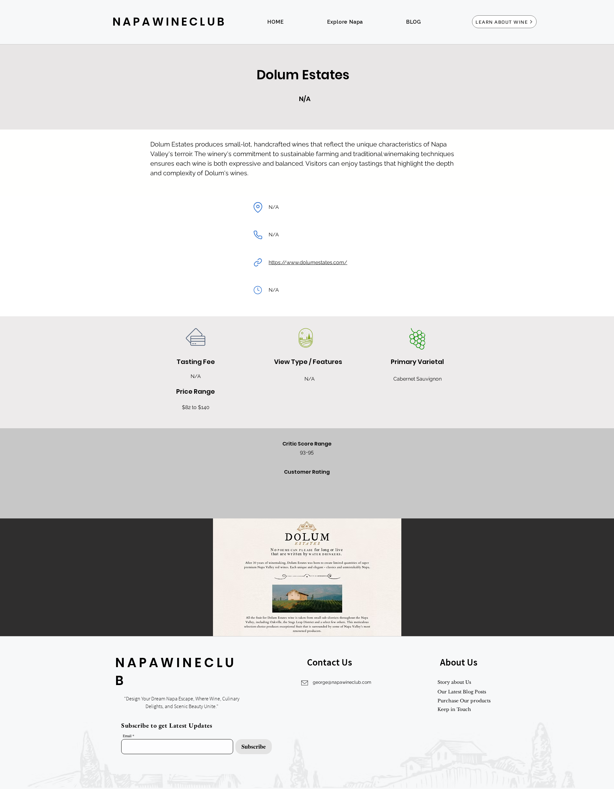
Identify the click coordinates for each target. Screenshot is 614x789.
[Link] (257, 262)
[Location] (257, 207)
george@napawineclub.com (342, 682)
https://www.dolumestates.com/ (308, 262)
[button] (307, 577)
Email (127, 736)
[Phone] (257, 234)
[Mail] (257, 290)
